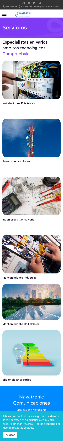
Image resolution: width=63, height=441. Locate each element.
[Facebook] (23, 3)
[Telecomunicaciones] (16, 170)
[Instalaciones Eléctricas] (18, 112)
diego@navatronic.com (48, 6)
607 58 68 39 (26, 6)
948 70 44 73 (11, 6)
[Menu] (4, 14)
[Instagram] (40, 3)
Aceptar (10, 434)
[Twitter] (29, 3)
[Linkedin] (34, 3)
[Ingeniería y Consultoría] (18, 228)
